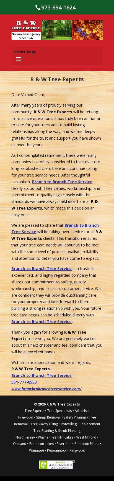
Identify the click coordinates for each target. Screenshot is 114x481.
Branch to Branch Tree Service (62, 181)
